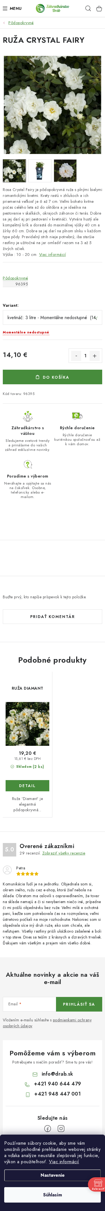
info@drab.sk (57, 1074)
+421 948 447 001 (57, 1094)
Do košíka (56, 377)
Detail (27, 786)
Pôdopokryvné (15, 278)
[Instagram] (61, 1128)
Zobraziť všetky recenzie (63, 853)
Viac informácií (64, 1161)
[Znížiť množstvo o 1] (76, 356)
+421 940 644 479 (57, 1083)
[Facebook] (47, 1128)
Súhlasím (52, 1195)
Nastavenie (53, 1175)
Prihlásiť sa (79, 1004)
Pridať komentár (52, 616)
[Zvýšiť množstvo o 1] (95, 356)
